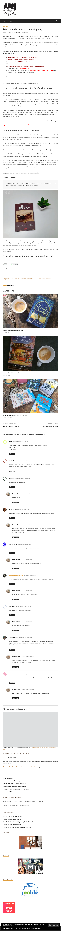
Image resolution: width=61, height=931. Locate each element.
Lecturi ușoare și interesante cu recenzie (15, 415)
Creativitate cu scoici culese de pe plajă (14, 783)
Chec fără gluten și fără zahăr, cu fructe (24, 822)
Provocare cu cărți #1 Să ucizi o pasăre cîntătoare (22, 57)
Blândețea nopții (24, 68)
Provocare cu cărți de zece (45, 278)
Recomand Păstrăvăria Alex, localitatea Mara (16, 781)
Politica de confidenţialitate (21, 805)
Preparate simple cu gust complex (22, 827)
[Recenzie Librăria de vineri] (30, 354)
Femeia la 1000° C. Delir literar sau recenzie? (20, 59)
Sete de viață (17, 824)
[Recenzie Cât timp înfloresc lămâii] (30, 311)
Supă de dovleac (8, 778)
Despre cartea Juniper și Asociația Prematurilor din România (25, 66)
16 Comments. (25, 32)
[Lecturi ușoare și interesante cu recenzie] (30, 396)
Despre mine (40, 767)
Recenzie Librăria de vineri (11, 373)
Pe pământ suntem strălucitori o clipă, (41, 70)
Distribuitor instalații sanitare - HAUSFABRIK (16, 789)
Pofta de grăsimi (17, 816)
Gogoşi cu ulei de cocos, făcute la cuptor (14, 786)
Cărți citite (5, 26)
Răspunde (12, 454)
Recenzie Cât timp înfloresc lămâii (13, 330)
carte (9, 285)
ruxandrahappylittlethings (16, 575)
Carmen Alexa (17, 32)
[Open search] (57, 21)
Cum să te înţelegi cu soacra (11, 791)
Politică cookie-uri (37, 928)
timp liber (14, 285)
